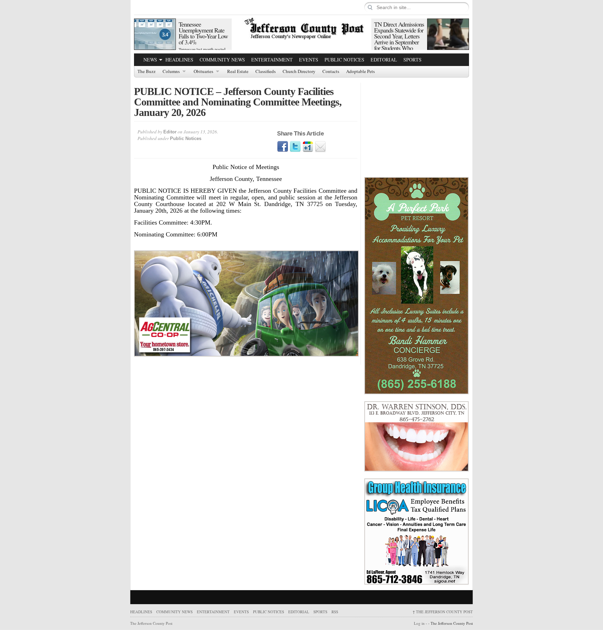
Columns (171, 71)
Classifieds (265, 71)
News (150, 59)
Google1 (307, 146)
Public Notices (344, 59)
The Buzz (146, 71)
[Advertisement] (416, 126)
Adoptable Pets (360, 71)
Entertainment (272, 59)
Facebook (282, 146)
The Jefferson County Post (442, 611)
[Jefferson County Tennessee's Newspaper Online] (301, 27)
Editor (170, 131)
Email (320, 146)
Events (308, 59)
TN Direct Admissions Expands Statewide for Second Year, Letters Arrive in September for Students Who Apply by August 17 (399, 39)
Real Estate (237, 71)
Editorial (384, 59)
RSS (335, 611)
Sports (412, 59)
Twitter (295, 146)
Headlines (179, 59)
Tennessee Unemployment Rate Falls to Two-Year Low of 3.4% (203, 33)
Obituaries (203, 71)
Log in (419, 623)
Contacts (330, 71)
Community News (222, 59)
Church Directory (299, 71)
